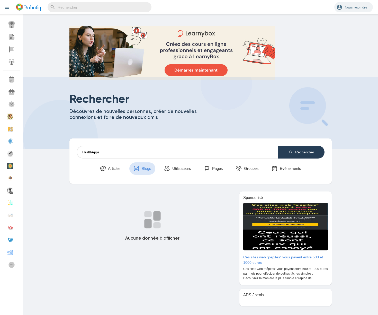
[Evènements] (11, 79)
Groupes (251, 168)
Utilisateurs (181, 168)
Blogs (146, 168)
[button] (353, 7)
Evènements (290, 168)
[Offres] (11, 104)
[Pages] (11, 49)
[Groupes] (11, 62)
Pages (217, 168)
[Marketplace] (11, 25)
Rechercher (304, 152)
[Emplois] (11, 92)
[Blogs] (11, 37)
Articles (114, 168)
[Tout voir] (11, 265)
